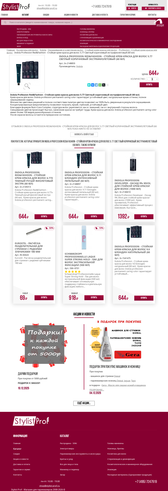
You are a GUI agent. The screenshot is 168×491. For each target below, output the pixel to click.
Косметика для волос (89, 35)
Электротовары (23, 32)
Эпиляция (84, 43)
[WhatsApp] (100, 85)
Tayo (133, 380)
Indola (79, 66)
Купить (149, 85)
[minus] (147, 79)
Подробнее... (97, 389)
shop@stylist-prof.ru (47, 8)
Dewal (117, 376)
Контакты (152, 15)
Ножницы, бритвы (87, 32)
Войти (133, 8)
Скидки (46, 15)
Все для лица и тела (25, 40)
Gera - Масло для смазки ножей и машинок (124, 385)
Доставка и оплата (100, 15)
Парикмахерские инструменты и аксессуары (34, 35)
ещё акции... (84, 403)
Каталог (25, 15)
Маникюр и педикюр (25, 43)
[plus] (157, 79)
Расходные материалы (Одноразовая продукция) (99, 46)
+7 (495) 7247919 (101, 7)
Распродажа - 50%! (24, 29)
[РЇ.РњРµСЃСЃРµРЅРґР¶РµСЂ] (89, 85)
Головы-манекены (87, 29)
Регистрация (132, 5)
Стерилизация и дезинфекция (92, 38)
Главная (8, 15)
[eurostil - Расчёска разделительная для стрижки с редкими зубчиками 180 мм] (34, 232)
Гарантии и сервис (127, 15)
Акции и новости (71, 15)
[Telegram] (96, 85)
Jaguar (127, 380)
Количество (138, 79)
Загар (19, 46)
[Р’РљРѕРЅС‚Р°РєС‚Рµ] (92, 85)
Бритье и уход (22, 38)
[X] (103, 85)
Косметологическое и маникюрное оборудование (101, 40)
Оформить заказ (154, 8)
